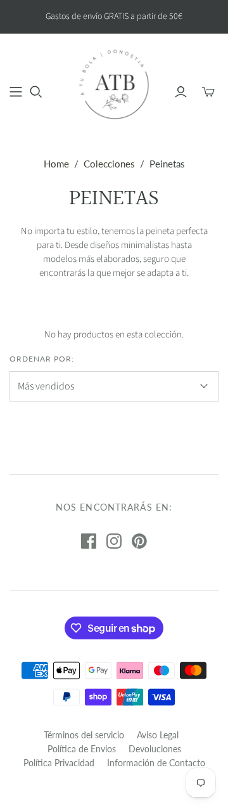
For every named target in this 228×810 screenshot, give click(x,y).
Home (56, 163)
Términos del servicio (84, 734)
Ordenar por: (42, 358)
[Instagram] (114, 541)
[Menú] (16, 92)
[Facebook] (88, 541)
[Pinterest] (139, 541)
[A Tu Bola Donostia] (114, 83)
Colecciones (109, 163)
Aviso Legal (158, 734)
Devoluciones (155, 748)
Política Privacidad (58, 762)
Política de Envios (82, 748)
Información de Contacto (156, 762)
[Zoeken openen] (36, 92)
